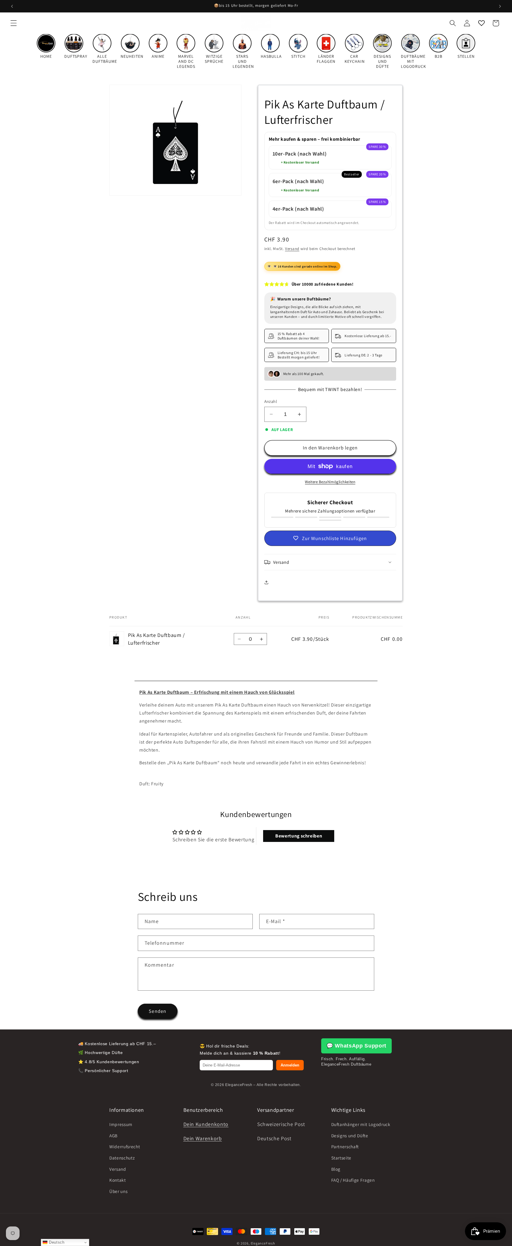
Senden (157, 1011)
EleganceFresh (263, 1243)
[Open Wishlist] (481, 23)
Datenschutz (122, 1158)
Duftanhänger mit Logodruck (361, 1124)
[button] (14, 23)
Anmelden (290, 1065)
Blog (336, 1169)
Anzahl (270, 401)
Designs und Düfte (349, 1135)
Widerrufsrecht (124, 1146)
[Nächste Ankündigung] (499, 6)
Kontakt (117, 1180)
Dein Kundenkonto (206, 1124)
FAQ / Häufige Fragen (353, 1180)
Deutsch (55, 1242)
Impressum (120, 1124)
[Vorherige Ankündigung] (12, 6)
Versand (292, 248)
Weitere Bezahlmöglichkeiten (330, 481)
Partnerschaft (345, 1146)
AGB (113, 1135)
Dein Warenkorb (202, 1138)
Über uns (118, 1191)
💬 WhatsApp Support (356, 1046)
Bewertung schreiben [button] (298, 836)
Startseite (341, 1158)
